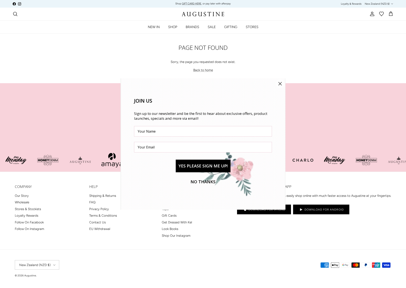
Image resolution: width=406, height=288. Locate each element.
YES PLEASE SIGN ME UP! (203, 166)
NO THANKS (203, 182)
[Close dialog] (280, 83)
